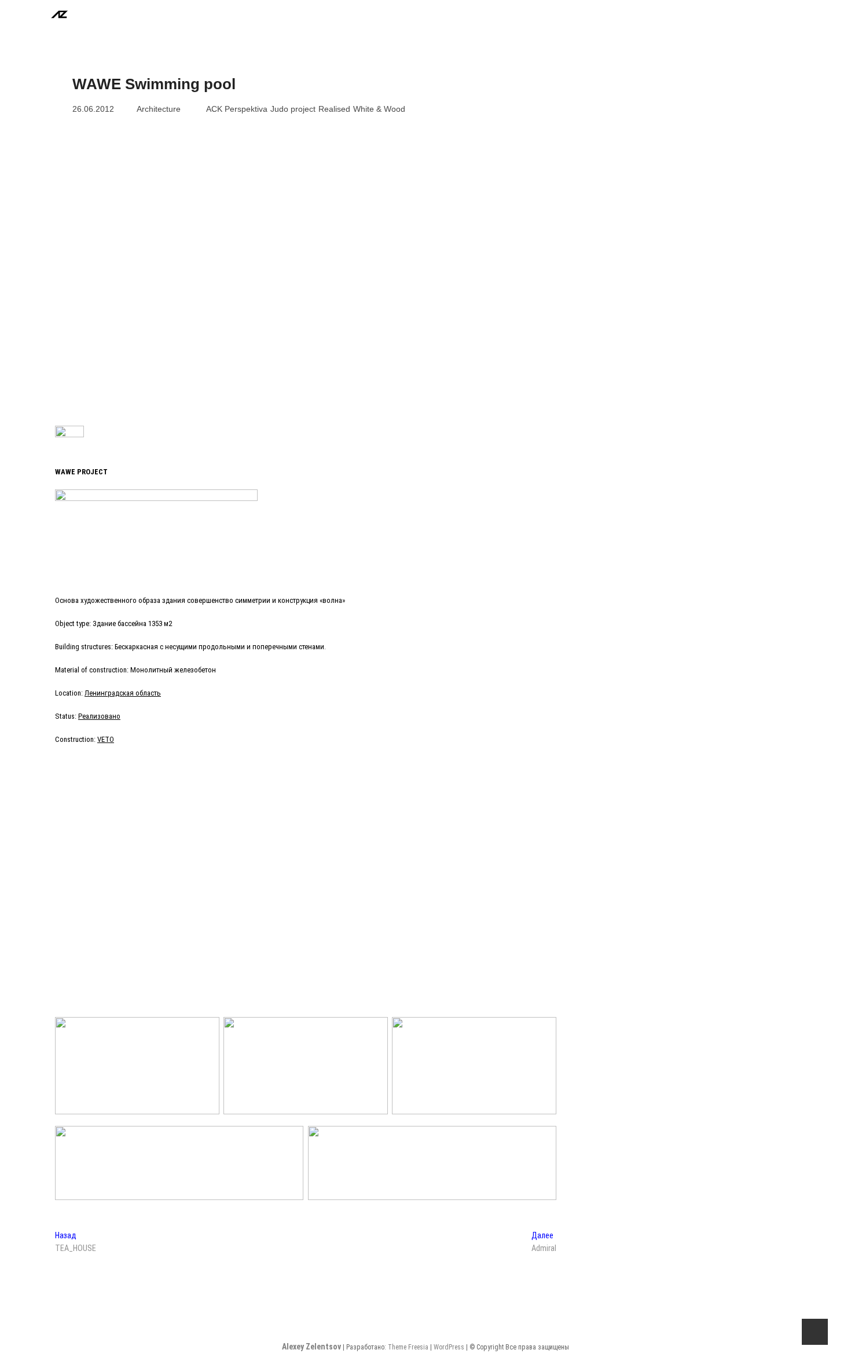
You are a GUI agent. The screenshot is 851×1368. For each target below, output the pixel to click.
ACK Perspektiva (236, 109)
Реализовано (99, 716)
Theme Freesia (408, 1347)
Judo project (293, 109)
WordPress (449, 1347)
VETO (105, 739)
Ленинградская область (123, 693)
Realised (334, 109)
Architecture (159, 109)
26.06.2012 (93, 109)
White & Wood (379, 109)
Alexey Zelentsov (312, 1346)
